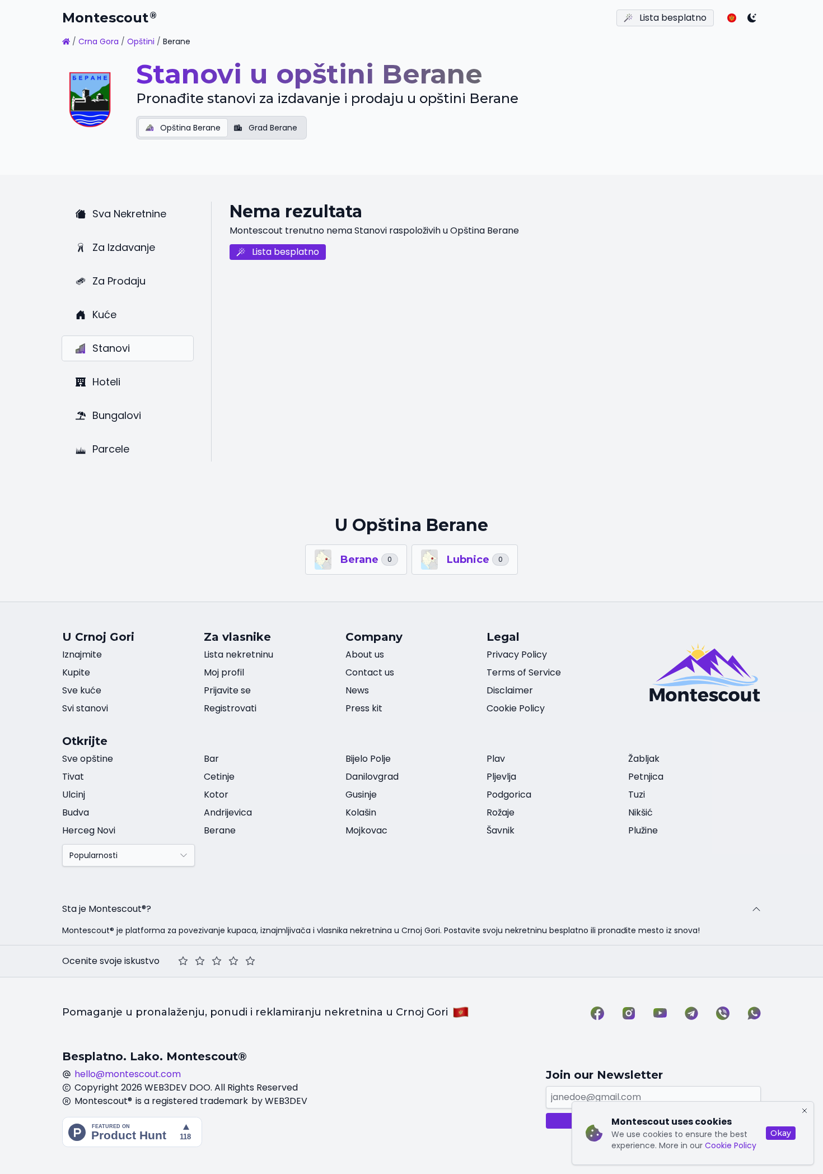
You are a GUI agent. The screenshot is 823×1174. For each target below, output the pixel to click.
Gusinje (361, 794)
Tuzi (636, 794)
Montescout (109, 18)
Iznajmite (82, 654)
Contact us (369, 672)
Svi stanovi (85, 708)
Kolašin (360, 812)
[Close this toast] (804, 1111)
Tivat (73, 776)
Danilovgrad (372, 776)
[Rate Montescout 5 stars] (250, 961)
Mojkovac (366, 830)
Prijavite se (227, 690)
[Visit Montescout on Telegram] (691, 1013)
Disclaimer (510, 690)
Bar (211, 758)
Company (374, 637)
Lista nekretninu (238, 654)
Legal (503, 637)
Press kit (363, 708)
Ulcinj (73, 794)
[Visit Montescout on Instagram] (628, 1013)
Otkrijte (84, 741)
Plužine (643, 830)
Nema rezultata (296, 211)
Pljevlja (501, 776)
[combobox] (128, 855)
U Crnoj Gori (98, 637)
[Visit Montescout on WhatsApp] (754, 1013)
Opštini (141, 41)
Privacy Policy (517, 654)
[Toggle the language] (732, 18)
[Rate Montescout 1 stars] (183, 961)
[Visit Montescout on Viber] (723, 1013)
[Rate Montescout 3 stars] (216, 961)
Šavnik (501, 830)
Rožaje (501, 812)
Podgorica (509, 794)
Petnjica (645, 776)
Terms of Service (524, 672)
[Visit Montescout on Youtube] (660, 1013)
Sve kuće (81, 690)
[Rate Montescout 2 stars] (199, 961)
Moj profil (224, 672)
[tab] (183, 128)
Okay (780, 1133)
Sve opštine (87, 758)
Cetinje (219, 776)
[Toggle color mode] (752, 18)
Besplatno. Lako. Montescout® (154, 1056)
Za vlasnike (237, 637)
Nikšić (640, 812)
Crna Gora (98, 41)
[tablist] (221, 128)
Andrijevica (228, 812)
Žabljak (644, 758)
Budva (75, 812)
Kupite (76, 672)
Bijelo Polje (368, 758)
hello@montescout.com (127, 1074)
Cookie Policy (730, 1145)
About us (364, 654)
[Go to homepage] (66, 41)
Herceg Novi (88, 830)
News (357, 690)
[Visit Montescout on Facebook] (597, 1013)
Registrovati (230, 708)
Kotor (216, 794)
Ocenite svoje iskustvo (111, 960)
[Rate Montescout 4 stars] (233, 961)
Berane (220, 830)
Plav (496, 758)
